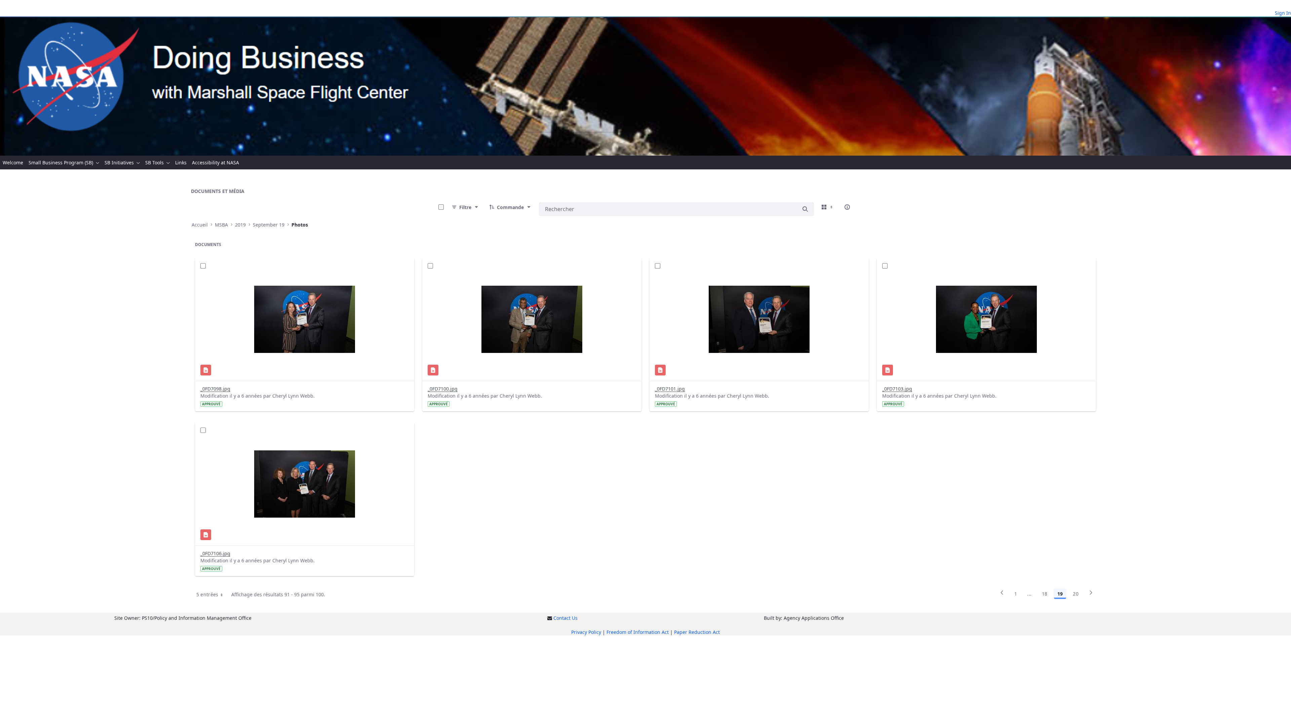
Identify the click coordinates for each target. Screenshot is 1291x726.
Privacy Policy (586, 632)
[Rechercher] (805, 209)
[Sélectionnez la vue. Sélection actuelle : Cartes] (827, 207)
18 (1045, 594)
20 (1076, 594)
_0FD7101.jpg (670, 389)
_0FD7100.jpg (443, 389)
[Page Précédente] (1002, 595)
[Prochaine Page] (1091, 595)
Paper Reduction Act (697, 632)
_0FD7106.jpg (215, 553)
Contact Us (565, 618)
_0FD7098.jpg (215, 389)
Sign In (1283, 13)
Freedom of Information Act (638, 632)
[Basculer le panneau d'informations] (847, 207)
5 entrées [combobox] (207, 594)
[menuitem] (13, 162)
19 (1060, 594)
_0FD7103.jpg (897, 389)
